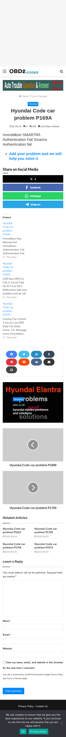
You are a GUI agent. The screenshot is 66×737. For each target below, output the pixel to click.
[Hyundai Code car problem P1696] (17, 240)
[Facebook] (11, 354)
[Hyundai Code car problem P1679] (17, 320)
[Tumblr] (48, 354)
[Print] (11, 369)
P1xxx (33, 96)
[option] (33, 402)
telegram (35, 204)
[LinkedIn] (36, 354)
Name (7, 621)
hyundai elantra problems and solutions (30, 411)
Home (24, 96)
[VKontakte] (36, 362)
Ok (23, 731)
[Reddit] (24, 362)
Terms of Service (14, 678)
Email (7, 634)
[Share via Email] (48, 362)
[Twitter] (24, 354)
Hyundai (42, 96)
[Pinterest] (11, 362)
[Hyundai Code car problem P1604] (17, 280)
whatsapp (35, 195)
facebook (35, 187)
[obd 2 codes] (23, 71)
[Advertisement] (33, 33)
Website (7, 648)
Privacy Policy (56, 674)
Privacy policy (38, 731)
